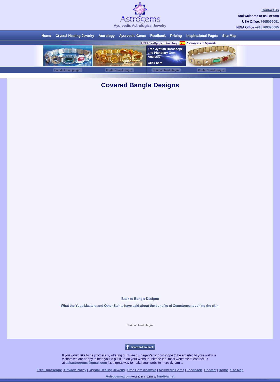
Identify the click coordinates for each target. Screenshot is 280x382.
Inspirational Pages (202, 36)
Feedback (158, 36)
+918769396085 (267, 27)
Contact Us (270, 10)
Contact (210, 370)
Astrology (107, 36)
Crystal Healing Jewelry (75, 36)
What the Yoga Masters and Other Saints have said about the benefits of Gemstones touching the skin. (140, 305)
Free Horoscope (49, 370)
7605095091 (270, 21)
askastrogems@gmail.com (86, 362)
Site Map (229, 36)
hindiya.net (165, 376)
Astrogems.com (118, 376)
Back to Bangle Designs (140, 298)
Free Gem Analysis (141, 370)
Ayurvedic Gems (132, 36)
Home (46, 36)
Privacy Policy (74, 370)
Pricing (176, 36)
